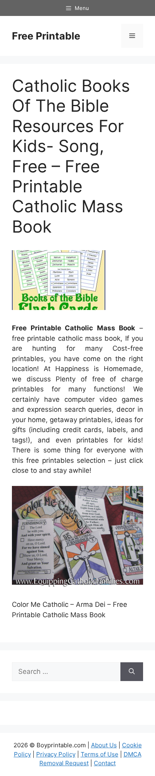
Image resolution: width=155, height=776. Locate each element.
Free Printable (46, 36)
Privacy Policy (56, 754)
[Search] (131, 671)
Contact (105, 763)
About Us (104, 745)
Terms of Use (99, 754)
